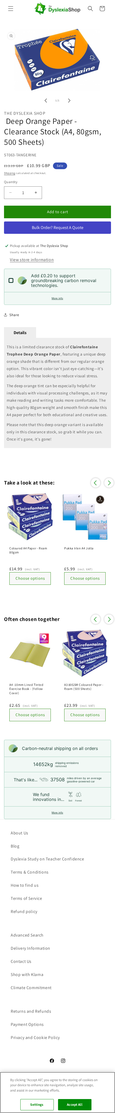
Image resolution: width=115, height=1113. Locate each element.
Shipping (9, 173)
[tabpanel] (57, 393)
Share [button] (14, 314)
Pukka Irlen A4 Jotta (79, 548)
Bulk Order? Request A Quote (57, 227)
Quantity (10, 182)
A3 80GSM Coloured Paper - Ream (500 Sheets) (83, 687)
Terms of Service (26, 898)
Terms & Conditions (30, 872)
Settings (36, 1104)
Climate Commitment (31, 987)
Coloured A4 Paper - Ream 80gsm (28, 550)
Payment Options (27, 1024)
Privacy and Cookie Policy (35, 1037)
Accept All (74, 1104)
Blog (15, 846)
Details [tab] (20, 332)
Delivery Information (30, 948)
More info (57, 298)
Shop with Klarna (27, 974)
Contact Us (21, 961)
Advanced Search (27, 935)
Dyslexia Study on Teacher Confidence (47, 859)
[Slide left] (46, 100)
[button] (11, 8)
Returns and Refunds (31, 1011)
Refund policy (24, 911)
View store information (32, 259)
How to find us (25, 885)
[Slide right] (69, 100)
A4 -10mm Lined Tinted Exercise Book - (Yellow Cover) (26, 689)
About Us (19, 833)
